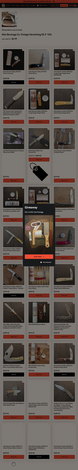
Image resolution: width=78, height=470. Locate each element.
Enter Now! (38, 257)
